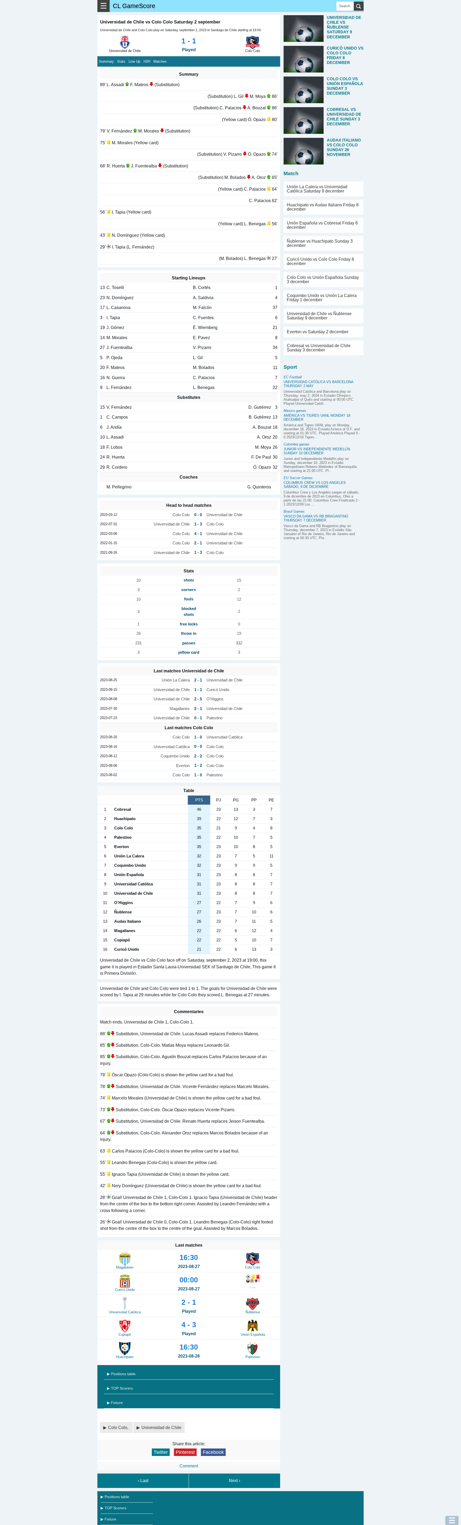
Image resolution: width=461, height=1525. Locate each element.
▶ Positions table (121, 1374)
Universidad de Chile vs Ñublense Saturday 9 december (319, 315)
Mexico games (295, 411)
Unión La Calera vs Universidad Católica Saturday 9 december (317, 188)
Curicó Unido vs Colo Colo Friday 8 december (320, 261)
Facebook (213, 1452)
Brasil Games (294, 511)
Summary (106, 61)
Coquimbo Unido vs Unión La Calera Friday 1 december (322, 297)
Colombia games (296, 444)
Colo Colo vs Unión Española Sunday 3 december (323, 279)
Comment (189, 1466)
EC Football (293, 377)
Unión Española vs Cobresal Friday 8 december (322, 225)
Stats (121, 61)
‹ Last (143, 1480)
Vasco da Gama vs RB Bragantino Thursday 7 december (316, 518)
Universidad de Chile (161, 1427)
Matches (160, 61)
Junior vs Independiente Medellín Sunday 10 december (317, 451)
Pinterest (185, 1452)
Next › (234, 1480)
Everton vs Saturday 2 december (317, 332)
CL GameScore (134, 5)
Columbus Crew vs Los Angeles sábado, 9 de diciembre (315, 485)
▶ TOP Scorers (120, 1388)
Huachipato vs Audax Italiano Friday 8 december (323, 207)
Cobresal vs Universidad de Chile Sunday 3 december (319, 347)
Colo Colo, (118, 1427)
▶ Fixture (115, 1402)
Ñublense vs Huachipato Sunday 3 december (320, 243)
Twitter (161, 1452)
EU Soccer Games (298, 478)
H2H (147, 61)
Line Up (134, 61)
